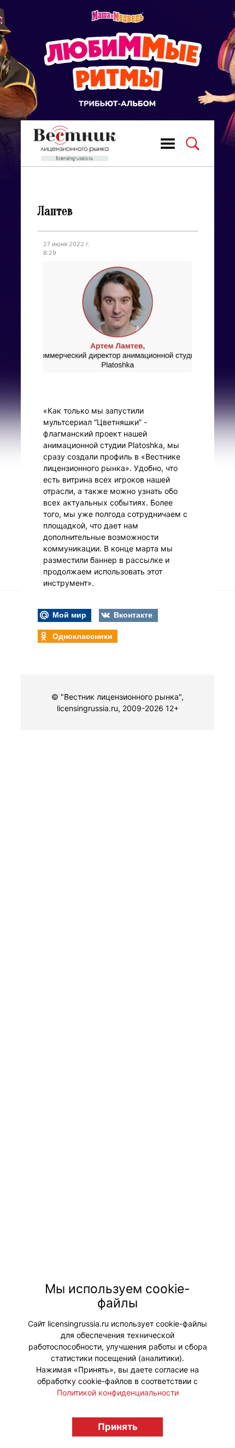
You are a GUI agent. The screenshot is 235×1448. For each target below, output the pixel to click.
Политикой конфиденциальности (118, 1392)
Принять (118, 1426)
